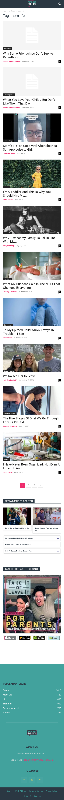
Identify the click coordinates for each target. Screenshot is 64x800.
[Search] (60, 4)
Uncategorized (9, 95)
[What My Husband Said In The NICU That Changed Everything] (32, 266)
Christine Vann (9, 153)
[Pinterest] (40, 780)
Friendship (7, 48)
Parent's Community (11, 61)
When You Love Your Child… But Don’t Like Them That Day (29, 101)
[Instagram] (32, 780)
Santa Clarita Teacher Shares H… (17, 528)
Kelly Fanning (8, 245)
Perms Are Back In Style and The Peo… (19, 538)
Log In (9, 791)
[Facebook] (24, 780)
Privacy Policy (51, 791)
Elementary (8, 141)
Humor (6, 187)
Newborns (7, 279)
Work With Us (20, 791)
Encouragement (9, 413)
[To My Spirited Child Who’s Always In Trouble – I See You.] (32, 312)
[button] (5, 4)
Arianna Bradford (10, 426)
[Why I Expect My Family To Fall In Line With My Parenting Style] (32, 220)
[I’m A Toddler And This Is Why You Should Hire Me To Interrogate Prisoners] (32, 174)
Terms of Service (36, 791)
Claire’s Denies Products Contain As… (18, 551)
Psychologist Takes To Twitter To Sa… (18, 544)
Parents (6, 459)
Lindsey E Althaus (10, 292)
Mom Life (7, 233)
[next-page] (40, 485)
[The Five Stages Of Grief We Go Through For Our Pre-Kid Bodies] (32, 400)
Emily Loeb (7, 472)
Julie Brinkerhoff (10, 380)
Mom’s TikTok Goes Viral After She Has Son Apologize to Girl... (30, 147)
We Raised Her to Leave (19, 376)
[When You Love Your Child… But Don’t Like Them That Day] (32, 81)
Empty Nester (9, 371)
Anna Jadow (8, 199)
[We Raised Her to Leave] (32, 358)
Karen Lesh (7, 338)
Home (5, 11)
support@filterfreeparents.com (37, 759)
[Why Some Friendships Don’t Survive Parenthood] (32, 35)
